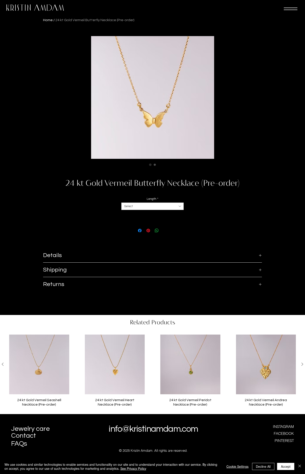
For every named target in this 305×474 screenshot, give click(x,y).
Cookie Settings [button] (237, 466)
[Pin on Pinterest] (148, 230)
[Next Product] (302, 364)
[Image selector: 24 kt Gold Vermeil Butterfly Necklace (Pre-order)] (150, 164)
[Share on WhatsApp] (156, 230)
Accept (285, 466)
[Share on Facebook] (139, 230)
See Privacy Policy (133, 468)
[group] (152, 372)
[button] (290, 9)
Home (48, 20)
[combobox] (152, 206)
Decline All (263, 466)
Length (152, 198)
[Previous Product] (2, 364)
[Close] (299, 466)
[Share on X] (165, 230)
